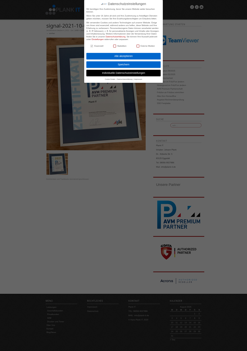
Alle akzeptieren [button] (123, 56)
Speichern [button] (123, 64)
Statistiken (122, 46)
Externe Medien (148, 46)
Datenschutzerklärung (116, 36)
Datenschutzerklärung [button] (125, 79)
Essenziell (98, 46)
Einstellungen (98, 39)
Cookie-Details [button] (110, 79)
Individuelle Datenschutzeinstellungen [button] (123, 72)
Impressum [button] (138, 79)
